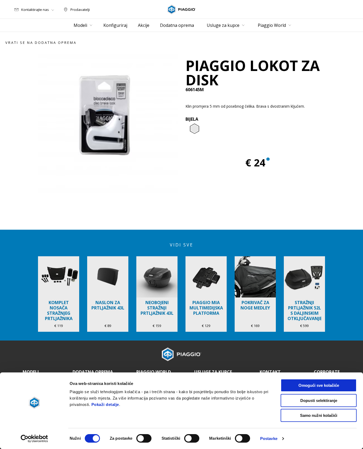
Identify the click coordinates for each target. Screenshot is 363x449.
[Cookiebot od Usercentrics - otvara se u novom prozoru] (34, 439)
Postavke (268, 438)
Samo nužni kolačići (318, 415)
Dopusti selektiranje (318, 400)
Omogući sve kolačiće (318, 385)
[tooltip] (194, 129)
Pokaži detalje (105, 404)
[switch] (143, 438)
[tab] (194, 129)
